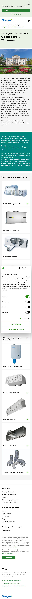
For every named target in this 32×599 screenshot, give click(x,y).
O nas (3, 511)
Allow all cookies (16, 324)
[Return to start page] (7, 20)
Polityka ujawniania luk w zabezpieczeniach (14, 586)
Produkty (5, 497)
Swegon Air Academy (8, 521)
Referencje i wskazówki (9, 494)
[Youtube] (3, 569)
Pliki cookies (17, 580)
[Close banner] (29, 268)
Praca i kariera (6, 513)
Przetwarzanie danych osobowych (11, 583)
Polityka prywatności (7, 580)
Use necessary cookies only (16, 329)
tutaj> (16, 547)
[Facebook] (9, 569)
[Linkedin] (6, 569)
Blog (3, 519)
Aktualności (5, 516)
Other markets (16, 14)
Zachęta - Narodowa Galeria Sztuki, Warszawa (12, 27)
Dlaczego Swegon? (8, 492)
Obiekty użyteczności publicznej (11, 25)
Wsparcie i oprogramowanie (10, 500)
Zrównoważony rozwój (9, 502)
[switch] (27, 302)
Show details (23, 319)
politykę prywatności (7, 553)
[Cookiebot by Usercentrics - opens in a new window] (19, 268)
